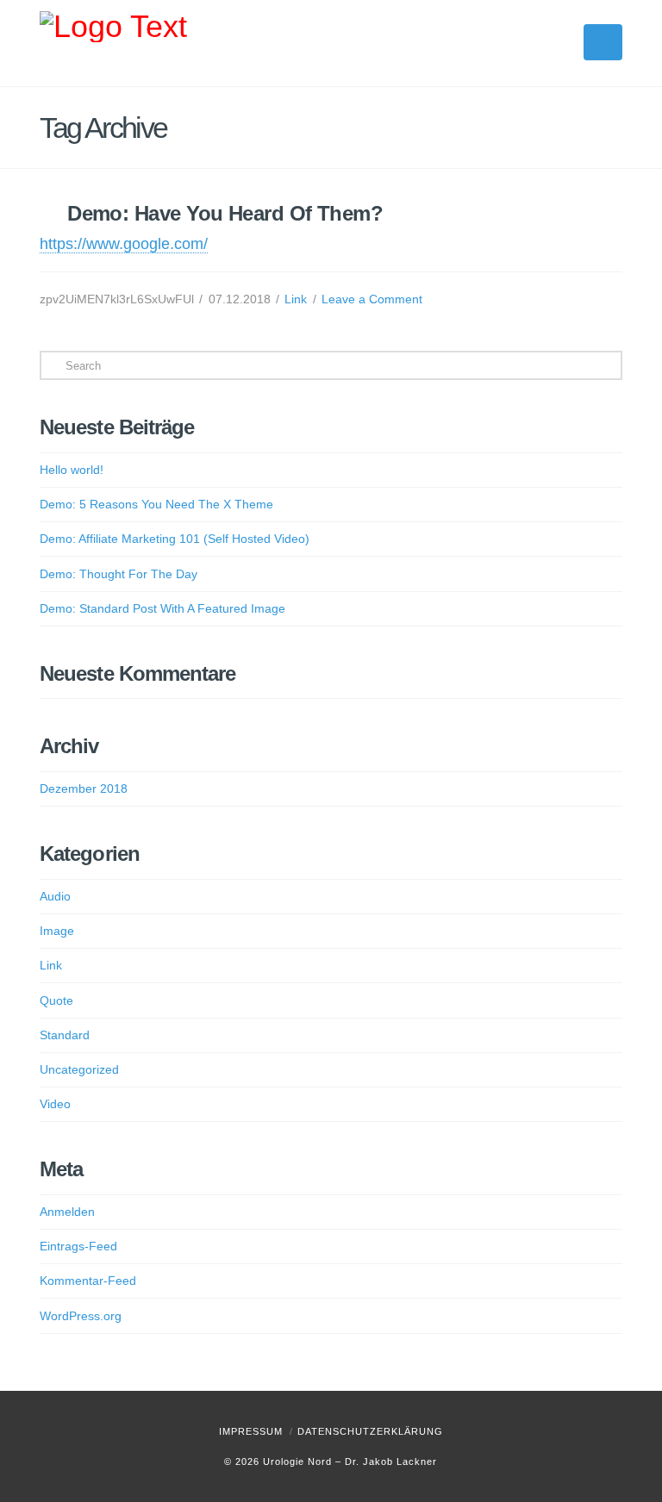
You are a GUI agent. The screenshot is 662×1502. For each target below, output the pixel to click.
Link (295, 299)
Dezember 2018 (84, 788)
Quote (56, 1000)
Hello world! (71, 470)
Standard (65, 1035)
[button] (603, 42)
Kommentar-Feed (88, 1280)
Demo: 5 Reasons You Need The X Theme (156, 504)
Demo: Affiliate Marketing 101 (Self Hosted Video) (174, 538)
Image (57, 931)
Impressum (251, 1431)
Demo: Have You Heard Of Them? (225, 213)
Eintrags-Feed (78, 1246)
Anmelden (67, 1211)
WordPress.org (81, 1316)
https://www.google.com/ (124, 243)
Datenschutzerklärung (370, 1431)
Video (55, 1104)
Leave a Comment (372, 299)
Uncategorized (79, 1069)
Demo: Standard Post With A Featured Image (162, 608)
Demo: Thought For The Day (118, 574)
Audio (55, 896)
